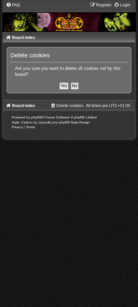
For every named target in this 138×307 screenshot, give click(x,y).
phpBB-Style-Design (74, 122)
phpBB (36, 117)
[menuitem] (13, 5)
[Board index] (69, 17)
